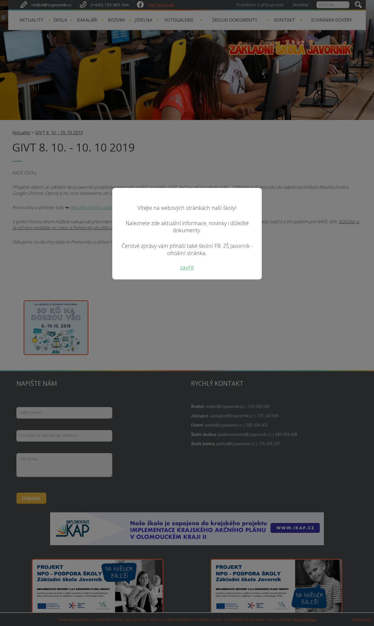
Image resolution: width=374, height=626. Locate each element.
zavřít (187, 267)
